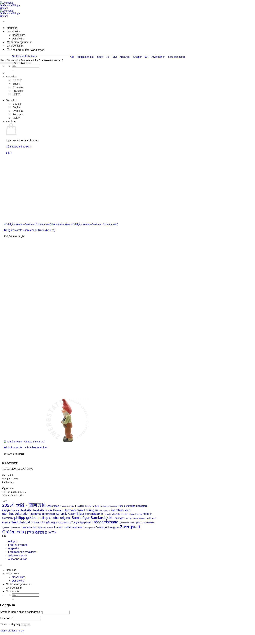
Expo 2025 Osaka (83, 506)
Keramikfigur (76, 513)
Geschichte (18, 577)
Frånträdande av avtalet (22, 551)
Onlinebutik (13, 49)
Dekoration (53, 505)
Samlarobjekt (101, 518)
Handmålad (26, 510)
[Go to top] (1, 565)
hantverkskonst (104, 510)
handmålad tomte (42, 510)
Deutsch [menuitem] (17, 80)
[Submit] (13, 70)
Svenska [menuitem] (17, 87)
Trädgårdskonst (64, 523)
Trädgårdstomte (105, 522)
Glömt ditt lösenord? (12, 630)
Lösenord (6, 618)
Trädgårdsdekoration (26, 522)
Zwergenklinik (15, 45)
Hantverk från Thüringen (81, 510)
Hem (2, 60)
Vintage (101, 527)
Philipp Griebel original (54, 518)
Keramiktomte (94, 513)
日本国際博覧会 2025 (40, 532)
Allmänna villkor (17, 559)
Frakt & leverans (17, 544)
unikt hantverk (48, 528)
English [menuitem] (16, 83)
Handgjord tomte (126, 506)
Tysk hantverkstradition (144, 523)
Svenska (11, 76)
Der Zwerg (18, 580)
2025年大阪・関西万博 (24, 505)
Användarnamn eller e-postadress (21, 611)
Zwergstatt (113, 527)
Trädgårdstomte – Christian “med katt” (26, 447)
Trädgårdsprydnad (81, 522)
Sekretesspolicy (17, 555)
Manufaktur (13, 31)
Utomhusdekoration (68, 527)
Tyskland (5, 528)
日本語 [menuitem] (16, 94)
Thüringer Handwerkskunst (135, 518)
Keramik (61, 513)
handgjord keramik (110, 506)
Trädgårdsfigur (49, 522)
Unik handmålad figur (32, 527)
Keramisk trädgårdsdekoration (116, 514)
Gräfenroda (97, 506)
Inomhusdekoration (42, 513)
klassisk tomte (135, 514)
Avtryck (12, 541)
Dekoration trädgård (67, 506)
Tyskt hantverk (15, 528)
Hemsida (12, 27)
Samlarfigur (80, 518)
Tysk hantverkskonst (126, 523)
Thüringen (118, 518)
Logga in (25, 624)
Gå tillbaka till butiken (18, 146)
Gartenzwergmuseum (18, 584)
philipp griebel (25, 517)
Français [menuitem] (17, 90)
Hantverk (58, 510)
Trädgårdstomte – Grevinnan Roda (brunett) (29, 230)
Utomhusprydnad (89, 528)
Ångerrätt (13, 548)
